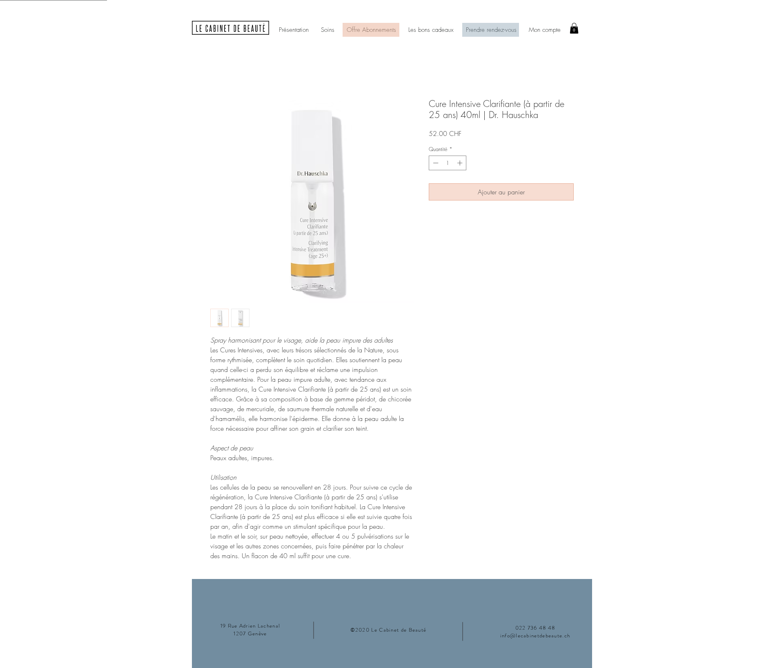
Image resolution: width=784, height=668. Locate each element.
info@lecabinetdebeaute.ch (535, 635)
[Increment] (461, 163)
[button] (574, 28)
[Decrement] (435, 163)
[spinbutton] (448, 163)
